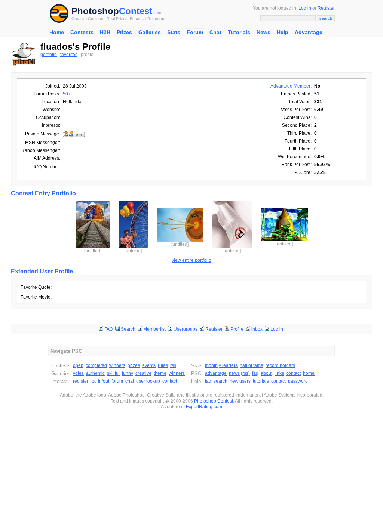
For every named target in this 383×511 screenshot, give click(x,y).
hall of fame (251, 365)
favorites (68, 54)
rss (173, 365)
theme (160, 373)
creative (143, 373)
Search (128, 329)
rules (163, 365)
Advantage (308, 32)
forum (117, 381)
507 (67, 94)
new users (240, 381)
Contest (135, 11)
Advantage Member (290, 86)
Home (56, 32)
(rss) (245, 373)
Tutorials (239, 32)
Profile (236, 329)
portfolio (48, 54)
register (80, 381)
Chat (215, 32)
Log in (304, 8)
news (234, 373)
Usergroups (185, 329)
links (279, 373)
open (78, 365)
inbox (257, 329)
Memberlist (154, 329)
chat (129, 381)
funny (127, 373)
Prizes (124, 32)
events (149, 365)
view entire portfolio (191, 260)
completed (96, 365)
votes (78, 373)
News (263, 32)
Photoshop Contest (213, 401)
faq (255, 373)
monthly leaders (221, 365)
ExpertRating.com (204, 406)
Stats (173, 32)
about (266, 373)
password (298, 381)
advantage (216, 373)
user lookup (148, 381)
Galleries (149, 32)
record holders (280, 365)
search (220, 381)
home (309, 373)
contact (169, 381)
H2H (105, 32)
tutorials (261, 381)
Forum (195, 32)
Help (282, 32)
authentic (95, 373)
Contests (82, 32)
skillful (113, 373)
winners (117, 365)
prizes (134, 365)
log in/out (100, 381)
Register (326, 8)
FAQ (108, 329)
